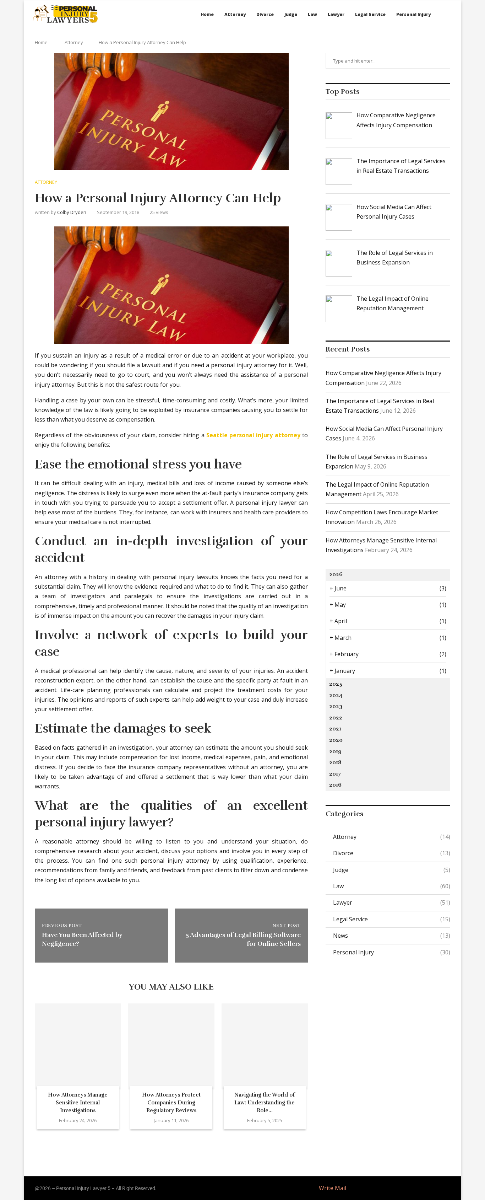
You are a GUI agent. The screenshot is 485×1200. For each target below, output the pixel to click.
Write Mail (332, 1188)
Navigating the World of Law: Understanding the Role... (264, 1102)
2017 (335, 773)
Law (312, 14)
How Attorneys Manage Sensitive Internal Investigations (78, 1102)
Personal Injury (413, 14)
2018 (335, 762)
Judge (290, 14)
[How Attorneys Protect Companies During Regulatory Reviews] (171, 1046)
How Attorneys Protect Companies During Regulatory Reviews (171, 1102)
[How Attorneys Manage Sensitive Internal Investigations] (78, 1046)
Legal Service (370, 14)
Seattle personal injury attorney (253, 435)
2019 (335, 751)
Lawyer (336, 14)
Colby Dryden (71, 212)
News (391, 935)
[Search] (450, 14)
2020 (336, 740)
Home (207, 14)
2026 (336, 574)
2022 (335, 717)
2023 (336, 706)
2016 (335, 784)
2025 (335, 683)
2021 (335, 728)
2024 (336, 695)
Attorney (235, 14)
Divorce (265, 14)
